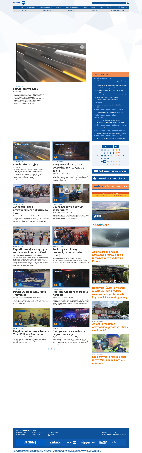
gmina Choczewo (59, 144)
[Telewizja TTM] (70, 442)
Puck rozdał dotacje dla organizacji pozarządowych (111, 138)
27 (108, 162)
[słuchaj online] (120, 195)
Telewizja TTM (117, 434)
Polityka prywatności (53, 435)
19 (105, 159)
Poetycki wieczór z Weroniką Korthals (70, 293)
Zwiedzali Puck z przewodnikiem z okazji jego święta (30, 209)
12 (105, 156)
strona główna (19, 7)
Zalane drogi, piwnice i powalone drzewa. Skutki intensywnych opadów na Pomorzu (107, 256)
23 (116, 159)
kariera (101, 7)
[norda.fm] (101, 195)
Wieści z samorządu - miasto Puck (108, 136)
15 (113, 156)
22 (113, 159)
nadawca (84, 7)
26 (105, 162)
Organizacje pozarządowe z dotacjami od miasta (111, 122)
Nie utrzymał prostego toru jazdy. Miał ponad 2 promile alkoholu (109, 360)
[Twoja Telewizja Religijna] (116, 442)
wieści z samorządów (45, 7)
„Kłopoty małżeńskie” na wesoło (106, 128)
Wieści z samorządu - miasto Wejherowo (106, 116)
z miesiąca (116, 186)
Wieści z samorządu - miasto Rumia (108, 110)
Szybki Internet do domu (117, 10)
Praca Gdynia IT (71, 10)
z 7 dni (108, 186)
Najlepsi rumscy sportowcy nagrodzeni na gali (69, 333)
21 (111, 159)
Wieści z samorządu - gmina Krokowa (109, 130)
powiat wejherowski (20, 229)
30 (108, 150)
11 (102, 156)
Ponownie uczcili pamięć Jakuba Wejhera (108, 120)
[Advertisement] (71, 26)
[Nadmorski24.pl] (88, 442)
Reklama (94, 10)
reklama (93, 7)
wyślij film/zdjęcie (122, 7)
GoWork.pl (51, 434)
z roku (124, 186)
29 (105, 150)
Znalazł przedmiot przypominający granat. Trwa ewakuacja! (110, 327)
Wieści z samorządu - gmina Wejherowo (110, 125)
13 (108, 156)
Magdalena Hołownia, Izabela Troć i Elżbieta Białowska (31, 333)
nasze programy (31, 7)
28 (102, 150)
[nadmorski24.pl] (110, 225)
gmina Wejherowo (20, 310)
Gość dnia (98, 102)
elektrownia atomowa (72, 7)
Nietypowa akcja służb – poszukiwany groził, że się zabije (68, 167)
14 (111, 156)
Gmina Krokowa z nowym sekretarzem (68, 208)
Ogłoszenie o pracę (53, 432)
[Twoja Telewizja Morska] (33, 3)
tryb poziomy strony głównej (112, 171)
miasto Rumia (18, 271)
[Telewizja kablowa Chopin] (55, 442)
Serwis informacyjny (25, 164)
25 (102, 162)
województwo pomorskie (22, 144)
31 (111, 150)
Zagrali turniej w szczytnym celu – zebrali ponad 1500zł (30, 251)
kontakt (109, 7)
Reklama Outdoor (48, 10)
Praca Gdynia (24, 10)
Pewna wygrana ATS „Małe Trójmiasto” (29, 293)
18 (102, 159)
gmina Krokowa (59, 186)
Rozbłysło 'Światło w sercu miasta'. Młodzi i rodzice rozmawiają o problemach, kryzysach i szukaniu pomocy (110, 292)
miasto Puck (18, 186)
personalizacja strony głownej (111, 178)
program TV (59, 7)
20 (108, 159)
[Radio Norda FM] (103, 442)
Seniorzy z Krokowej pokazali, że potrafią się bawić (67, 252)
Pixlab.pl (124, 434)
